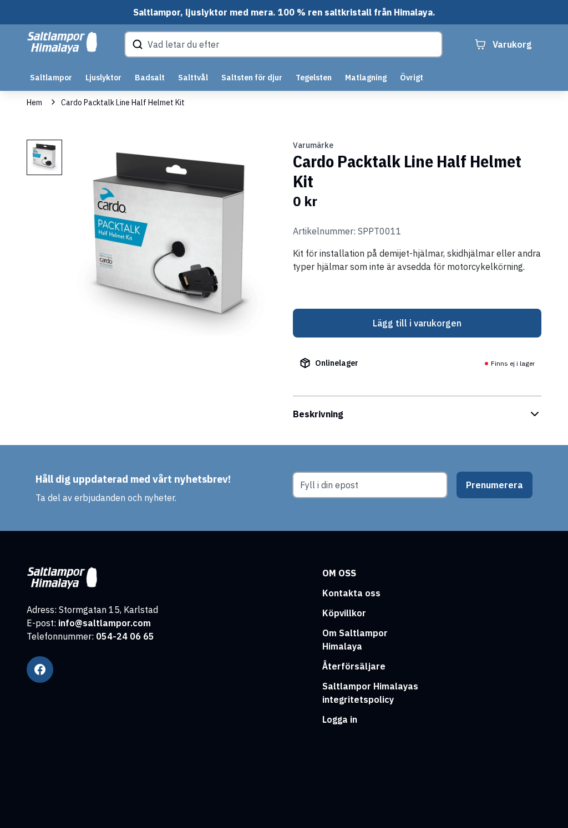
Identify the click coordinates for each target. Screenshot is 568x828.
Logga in (339, 719)
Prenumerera (494, 484)
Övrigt (411, 78)
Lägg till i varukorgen (417, 323)
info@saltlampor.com (104, 622)
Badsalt (150, 78)
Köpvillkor (344, 613)
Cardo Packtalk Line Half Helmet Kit (123, 103)
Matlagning (366, 78)
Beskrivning (318, 414)
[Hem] (62, 42)
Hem (34, 103)
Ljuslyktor (103, 78)
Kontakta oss (351, 593)
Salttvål (193, 78)
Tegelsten (314, 78)
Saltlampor (51, 78)
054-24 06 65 (125, 636)
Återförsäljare (354, 666)
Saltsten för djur (251, 78)
